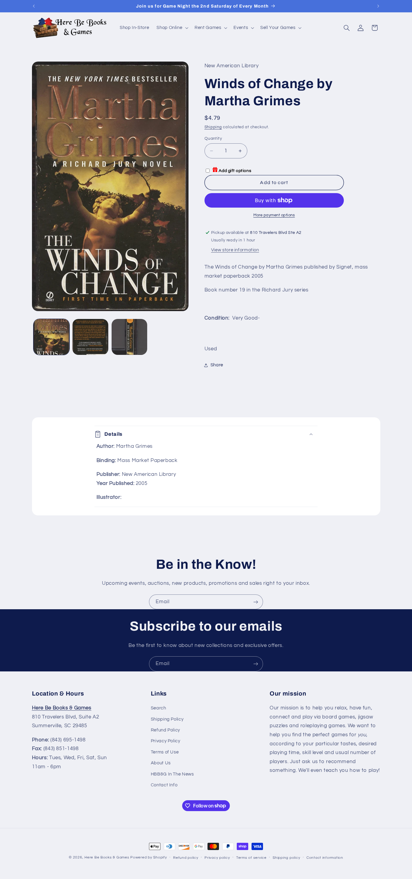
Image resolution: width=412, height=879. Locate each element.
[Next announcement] (378, 6)
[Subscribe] (256, 601)
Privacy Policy (165, 741)
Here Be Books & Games (106, 857)
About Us (161, 763)
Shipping (213, 127)
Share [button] (217, 365)
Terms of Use (165, 752)
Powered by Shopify (148, 857)
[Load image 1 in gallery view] (51, 337)
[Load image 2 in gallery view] (90, 337)
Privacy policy (217, 857)
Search (158, 708)
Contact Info (164, 785)
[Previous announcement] (33, 6)
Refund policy (185, 857)
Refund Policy (165, 730)
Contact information (324, 857)
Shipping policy (286, 857)
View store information (235, 250)
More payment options (274, 215)
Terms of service (251, 857)
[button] (172, 27)
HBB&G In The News (172, 774)
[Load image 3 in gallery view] (129, 337)
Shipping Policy (167, 719)
